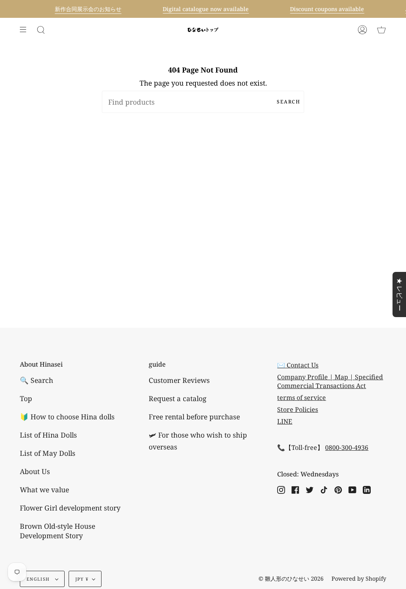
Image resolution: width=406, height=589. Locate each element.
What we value (44, 489)
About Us (35, 471)
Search (288, 101)
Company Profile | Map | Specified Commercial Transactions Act (330, 381)
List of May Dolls (47, 453)
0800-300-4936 (346, 447)
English (39, 579)
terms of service (301, 397)
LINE (284, 421)
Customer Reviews (179, 380)
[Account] (362, 30)
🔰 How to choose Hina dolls (67, 416)
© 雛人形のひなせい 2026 (291, 578)
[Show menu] (26, 30)
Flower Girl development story (70, 508)
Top (26, 398)
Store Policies (297, 409)
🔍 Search (36, 380)
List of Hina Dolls (48, 435)
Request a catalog (177, 398)
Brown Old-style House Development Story (57, 530)
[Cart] (381, 30)
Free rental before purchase (194, 416)
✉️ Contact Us (297, 365)
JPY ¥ (82, 579)
